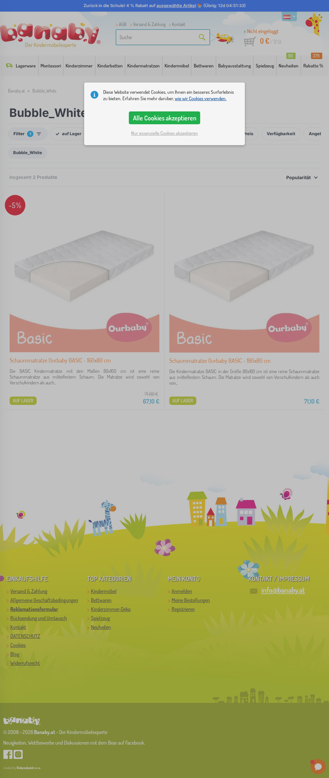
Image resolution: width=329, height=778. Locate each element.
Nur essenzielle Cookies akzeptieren (164, 133)
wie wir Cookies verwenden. (201, 98)
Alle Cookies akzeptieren (164, 118)
